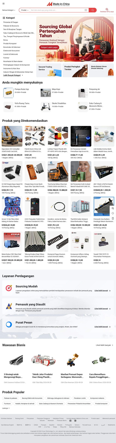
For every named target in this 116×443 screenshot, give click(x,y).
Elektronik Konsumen (11, 50)
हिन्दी (40, 427)
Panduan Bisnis (61, 420)
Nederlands (111, 425)
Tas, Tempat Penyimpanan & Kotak (16, 36)
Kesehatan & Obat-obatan (12, 61)
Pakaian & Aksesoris (11, 26)
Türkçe (55, 427)
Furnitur (6, 58)
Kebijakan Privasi (58, 418)
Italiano (77, 425)
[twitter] (75, 420)
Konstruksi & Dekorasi (11, 47)
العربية (103, 425)
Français (43, 425)
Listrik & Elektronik (10, 54)
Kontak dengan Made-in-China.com (77, 418)
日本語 (36, 425)
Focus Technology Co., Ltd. (50, 431)
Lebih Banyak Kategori (12, 75)
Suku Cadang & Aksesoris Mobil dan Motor (19, 33)
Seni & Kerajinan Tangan (12, 29)
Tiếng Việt (63, 427)
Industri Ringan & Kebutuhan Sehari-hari (18, 72)
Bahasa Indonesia (74, 427)
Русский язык (86, 425)
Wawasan (51, 420)
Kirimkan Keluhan (6, 418)
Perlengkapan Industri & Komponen (16, 65)
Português (68, 425)
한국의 (96, 425)
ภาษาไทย (47, 427)
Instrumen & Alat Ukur (11, 68)
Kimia (5, 40)
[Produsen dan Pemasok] (58, 4)
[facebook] (70, 420)
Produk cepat (95, 418)
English (11, 425)
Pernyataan (30, 418)
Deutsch (59, 425)
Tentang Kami (19, 418)
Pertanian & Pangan (10, 22)
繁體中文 (28, 425)
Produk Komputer (10, 43)
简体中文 (19, 425)
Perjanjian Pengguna (43, 418)
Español (51, 425)
